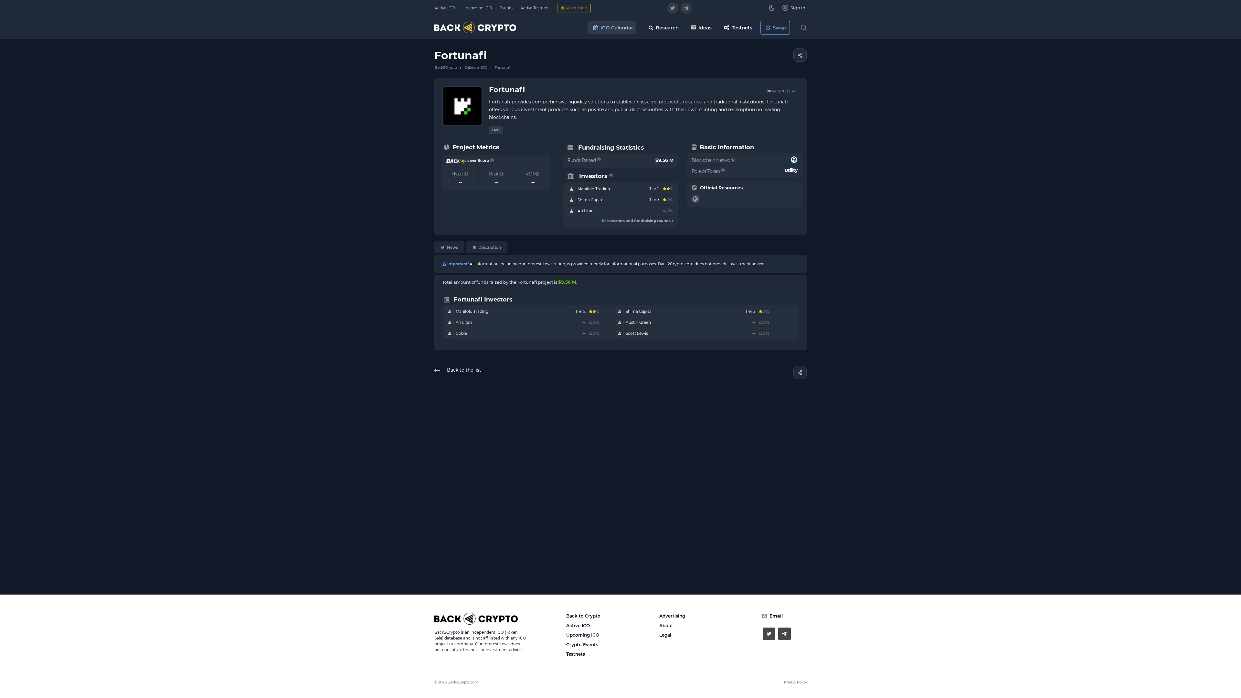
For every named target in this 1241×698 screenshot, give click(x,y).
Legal (665, 635)
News (452, 247)
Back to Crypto (583, 616)
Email (776, 616)
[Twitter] (673, 8)
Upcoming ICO (582, 635)
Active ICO (578, 625)
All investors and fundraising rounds (636, 220)
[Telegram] (686, 8)
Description (489, 247)
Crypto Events (582, 644)
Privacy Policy (795, 682)
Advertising (672, 616)
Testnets (575, 654)
